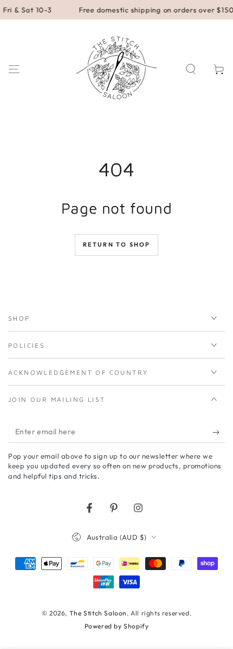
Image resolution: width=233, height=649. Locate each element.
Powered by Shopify (117, 626)
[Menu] (14, 69)
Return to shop (117, 244)
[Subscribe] (218, 432)
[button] (191, 69)
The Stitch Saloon (98, 613)
